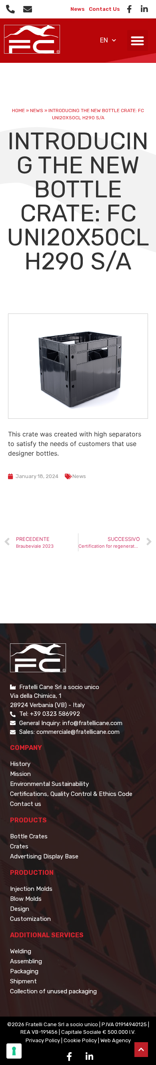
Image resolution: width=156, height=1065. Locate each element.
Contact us (25, 804)
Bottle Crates (29, 836)
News (77, 9)
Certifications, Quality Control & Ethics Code (71, 794)
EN (104, 40)
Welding (20, 951)
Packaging (24, 971)
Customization (30, 918)
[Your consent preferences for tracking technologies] (14, 1051)
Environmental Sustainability (49, 784)
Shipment (23, 981)
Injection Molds (31, 888)
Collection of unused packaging (53, 991)
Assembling (26, 961)
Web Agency (115, 1040)
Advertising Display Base (44, 856)
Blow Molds (26, 898)
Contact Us (104, 9)
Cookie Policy (80, 1040)
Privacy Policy (43, 1040)
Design (19, 908)
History (20, 764)
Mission (20, 774)
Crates (19, 846)
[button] (137, 40)
